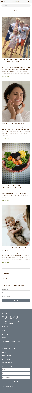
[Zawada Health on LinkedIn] (14, 317)
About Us (5, 334)
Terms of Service (7, 363)
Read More (5, 77)
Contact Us (5, 338)
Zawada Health (9, 386)
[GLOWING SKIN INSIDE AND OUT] (16, 101)
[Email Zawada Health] (18, 317)
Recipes (4, 352)
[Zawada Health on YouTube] (7, 317)
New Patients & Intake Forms (11, 341)
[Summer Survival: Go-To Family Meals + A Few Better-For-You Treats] (16, 37)
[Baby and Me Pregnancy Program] (16, 225)
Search (4, 330)
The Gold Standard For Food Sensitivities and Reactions (13, 187)
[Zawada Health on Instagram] (10, 317)
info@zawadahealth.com (7, 328)
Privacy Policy (6, 356)
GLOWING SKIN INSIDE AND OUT (13, 124)
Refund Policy (6, 359)
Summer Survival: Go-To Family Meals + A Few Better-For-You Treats (16, 61)
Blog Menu (5, 345)
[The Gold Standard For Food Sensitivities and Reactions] (16, 163)
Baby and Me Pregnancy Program (14, 248)
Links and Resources (8, 348)
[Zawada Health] (16, 1)
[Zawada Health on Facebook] (3, 317)
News (16, 11)
